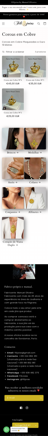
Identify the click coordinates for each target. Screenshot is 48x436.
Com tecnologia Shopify (30, 435)
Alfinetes (33, 212)
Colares (33, 182)
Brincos (11, 152)
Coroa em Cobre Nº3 (35, 80)
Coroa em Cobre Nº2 (13, 113)
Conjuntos (11, 212)
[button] (3, 23)
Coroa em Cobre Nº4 (13, 80)
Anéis (11, 182)
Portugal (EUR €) (22, 425)
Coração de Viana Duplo (13, 243)
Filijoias (18, 435)
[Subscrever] (41, 398)
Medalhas (33, 152)
